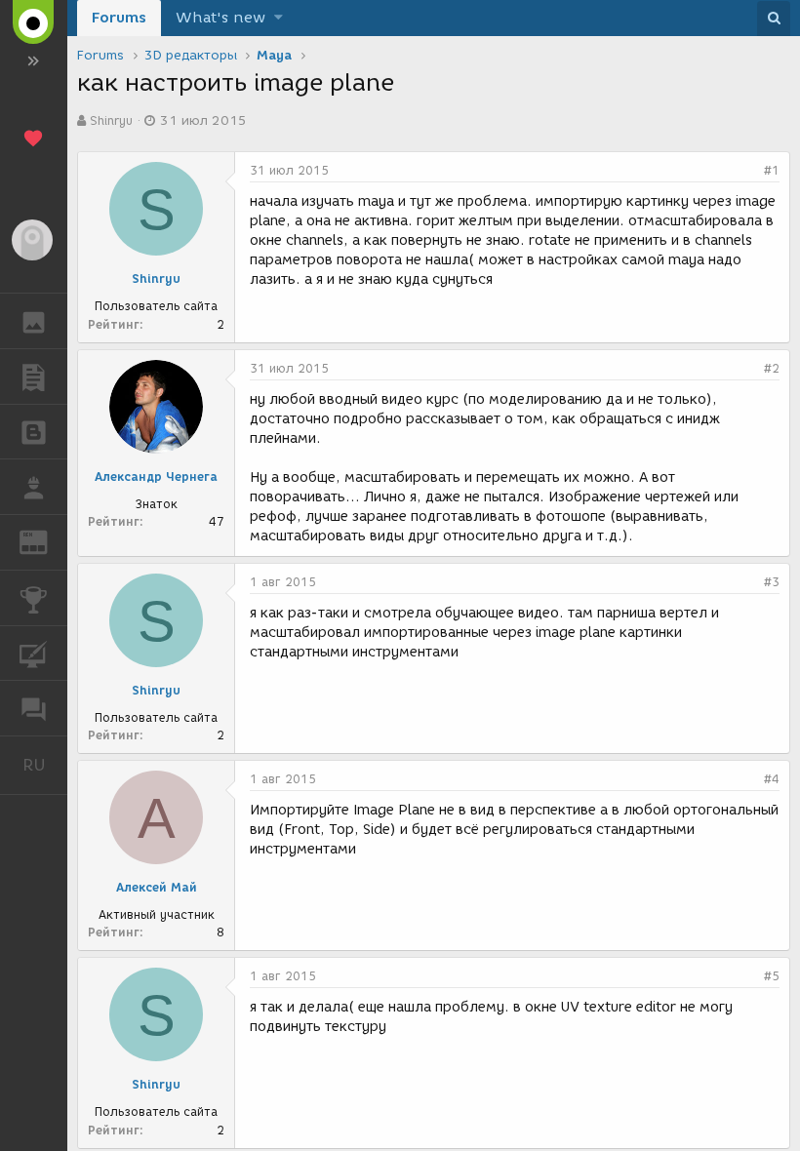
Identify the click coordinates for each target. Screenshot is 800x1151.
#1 (772, 170)
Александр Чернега (156, 476)
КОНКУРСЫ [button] (33, 598)
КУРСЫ (33, 653)
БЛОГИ (33, 432)
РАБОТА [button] (33, 486)
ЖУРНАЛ (45, 541)
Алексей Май (156, 887)
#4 (772, 779)
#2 (772, 368)
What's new (220, 17)
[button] (278, 18)
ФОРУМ (33, 708)
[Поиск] (773, 18)
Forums (119, 17)
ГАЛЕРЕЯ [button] (33, 321)
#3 (772, 582)
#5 (772, 976)
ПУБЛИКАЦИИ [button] (33, 376)
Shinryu (111, 120)
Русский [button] (44, 764)
